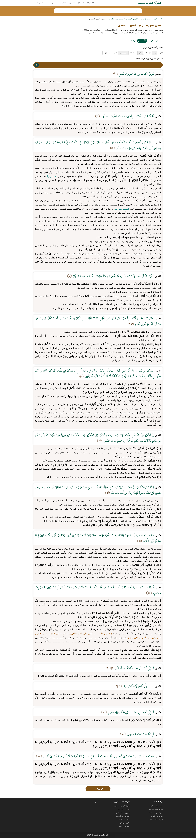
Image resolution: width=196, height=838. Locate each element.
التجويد (72, 3)
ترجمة (133, 40)
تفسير (140, 40)
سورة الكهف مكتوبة (156, 812)
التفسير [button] (62, 3)
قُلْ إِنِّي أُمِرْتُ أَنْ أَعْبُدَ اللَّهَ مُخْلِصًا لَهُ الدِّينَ (133, 668)
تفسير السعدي (132, 19)
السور (154, 19)
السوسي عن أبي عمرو (122, 816)
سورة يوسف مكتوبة (156, 809)
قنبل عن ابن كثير (124, 826)
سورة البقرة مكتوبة (156, 805)
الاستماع (90, 3)
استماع (159, 40)
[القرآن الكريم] (161, 19)
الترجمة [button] (51, 3)
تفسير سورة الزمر (116, 19)
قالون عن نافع (125, 822)
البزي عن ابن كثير (124, 809)
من (155, 53)
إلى (140, 53)
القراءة (81, 3)
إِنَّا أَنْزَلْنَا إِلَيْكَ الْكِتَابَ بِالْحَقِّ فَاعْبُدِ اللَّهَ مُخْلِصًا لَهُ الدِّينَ (127, 116)
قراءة (151, 40)
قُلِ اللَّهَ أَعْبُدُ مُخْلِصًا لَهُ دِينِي (140, 734)
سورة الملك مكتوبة (156, 819)
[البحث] (56, 10)
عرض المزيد (98, 789)
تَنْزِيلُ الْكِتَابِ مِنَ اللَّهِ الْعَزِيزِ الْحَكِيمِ (136, 73)
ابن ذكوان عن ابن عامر (122, 805)
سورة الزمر (145, 19)
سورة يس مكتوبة (157, 816)
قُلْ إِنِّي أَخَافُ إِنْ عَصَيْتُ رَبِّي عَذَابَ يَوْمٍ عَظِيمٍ (131, 712)
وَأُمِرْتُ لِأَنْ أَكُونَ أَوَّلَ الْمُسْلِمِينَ (138, 686)
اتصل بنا (40, 3)
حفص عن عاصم (124, 819)
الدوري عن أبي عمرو (123, 812)
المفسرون (123, 53)
